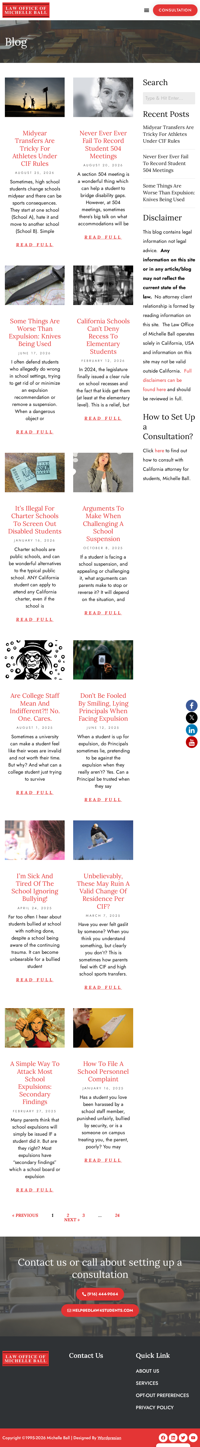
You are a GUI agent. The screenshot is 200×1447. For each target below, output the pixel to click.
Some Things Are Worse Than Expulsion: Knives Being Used (35, 332)
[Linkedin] (173, 1437)
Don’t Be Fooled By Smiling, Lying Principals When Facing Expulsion (103, 706)
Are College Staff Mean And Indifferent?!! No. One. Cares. (35, 706)
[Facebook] (163, 1437)
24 (117, 1215)
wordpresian (109, 1438)
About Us (147, 1371)
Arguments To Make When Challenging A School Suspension (103, 523)
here (159, 450)
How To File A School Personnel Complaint (103, 1071)
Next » (72, 1219)
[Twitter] (183, 1437)
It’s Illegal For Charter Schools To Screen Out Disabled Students (34, 519)
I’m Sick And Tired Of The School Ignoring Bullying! (34, 887)
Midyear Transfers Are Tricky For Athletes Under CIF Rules (34, 148)
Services (147, 1383)
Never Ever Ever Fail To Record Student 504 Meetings (103, 144)
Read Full (35, 244)
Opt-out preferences (162, 1395)
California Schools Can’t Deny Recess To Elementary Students (103, 336)
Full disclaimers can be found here (167, 380)
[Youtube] (193, 1437)
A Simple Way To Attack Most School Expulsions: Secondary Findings (35, 1083)
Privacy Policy (155, 1407)
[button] (146, 10)
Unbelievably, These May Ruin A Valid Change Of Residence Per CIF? (103, 891)
